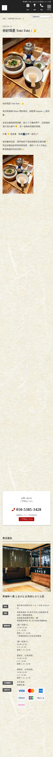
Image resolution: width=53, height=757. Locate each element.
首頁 (4, 19)
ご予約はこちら (26, 519)
